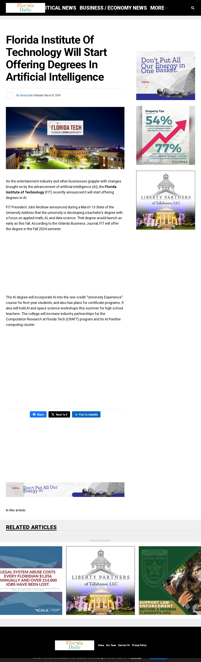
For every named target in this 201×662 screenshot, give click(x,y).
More (157, 8)
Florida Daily (26, 95)
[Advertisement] (65, 263)
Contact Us (124, 645)
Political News (56, 8)
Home (101, 645)
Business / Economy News (113, 8)
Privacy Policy (139, 645)
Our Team (111, 645)
